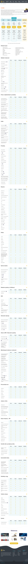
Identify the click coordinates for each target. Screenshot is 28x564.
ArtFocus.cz (3, 562)
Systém (2, 518)
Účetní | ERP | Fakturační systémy (8, 332)
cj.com (5, 375)
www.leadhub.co (3, 356)
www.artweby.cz (24, 553)
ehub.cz (4, 379)
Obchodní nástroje (5, 315)
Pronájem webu (7, 1)
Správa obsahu (4, 265)
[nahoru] (26, 58)
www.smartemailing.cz (4, 354)
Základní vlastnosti (5, 58)
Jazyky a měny (4, 401)
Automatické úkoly (5, 457)
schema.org (5, 305)
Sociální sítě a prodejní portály (7, 444)
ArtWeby (26, 562)
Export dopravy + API (5, 418)
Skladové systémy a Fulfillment (6, 53)
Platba (2, 232)
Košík (2, 121)
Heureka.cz (2, 447)
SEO (2, 296)
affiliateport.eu (3, 377)
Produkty (3, 146)
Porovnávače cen (4, 384)
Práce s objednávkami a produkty (8, 94)
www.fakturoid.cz (3, 344)
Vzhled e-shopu (4, 494)
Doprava (3, 187)
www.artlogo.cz (24, 554)
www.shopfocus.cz (25, 552)
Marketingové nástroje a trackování (8, 350)
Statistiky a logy (4, 476)
